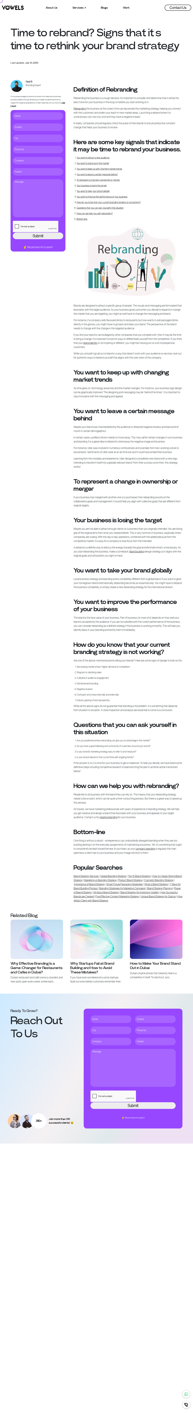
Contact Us (177, 8)
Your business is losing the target (92, 185)
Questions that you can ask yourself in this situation (100, 207)
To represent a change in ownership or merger (98, 180)
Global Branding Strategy (113, 876)
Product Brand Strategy (130, 880)
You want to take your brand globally (93, 191)
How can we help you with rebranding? (95, 213)
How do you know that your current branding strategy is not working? (109, 202)
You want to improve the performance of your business (102, 196)
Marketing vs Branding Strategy (100, 880)
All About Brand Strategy (106, 892)
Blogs (104, 7)
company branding (145, 848)
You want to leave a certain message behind (97, 174)
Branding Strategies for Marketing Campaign (122, 888)
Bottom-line (82, 219)
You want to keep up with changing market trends (99, 168)
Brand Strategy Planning (159, 888)
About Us (51, 7)
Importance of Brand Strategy (89, 884)
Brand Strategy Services (86, 876)
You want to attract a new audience (93, 157)
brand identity (90, 343)
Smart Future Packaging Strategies (124, 884)
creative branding (108, 817)
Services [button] (78, 7)
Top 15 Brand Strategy (139, 876)
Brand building (136, 551)
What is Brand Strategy (156, 884)
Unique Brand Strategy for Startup (158, 896)
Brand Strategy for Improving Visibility (139, 892)
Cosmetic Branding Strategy (159, 880)
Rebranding (80, 108)
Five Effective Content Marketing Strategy (117, 896)
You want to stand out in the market (93, 163)
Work (126, 7)
